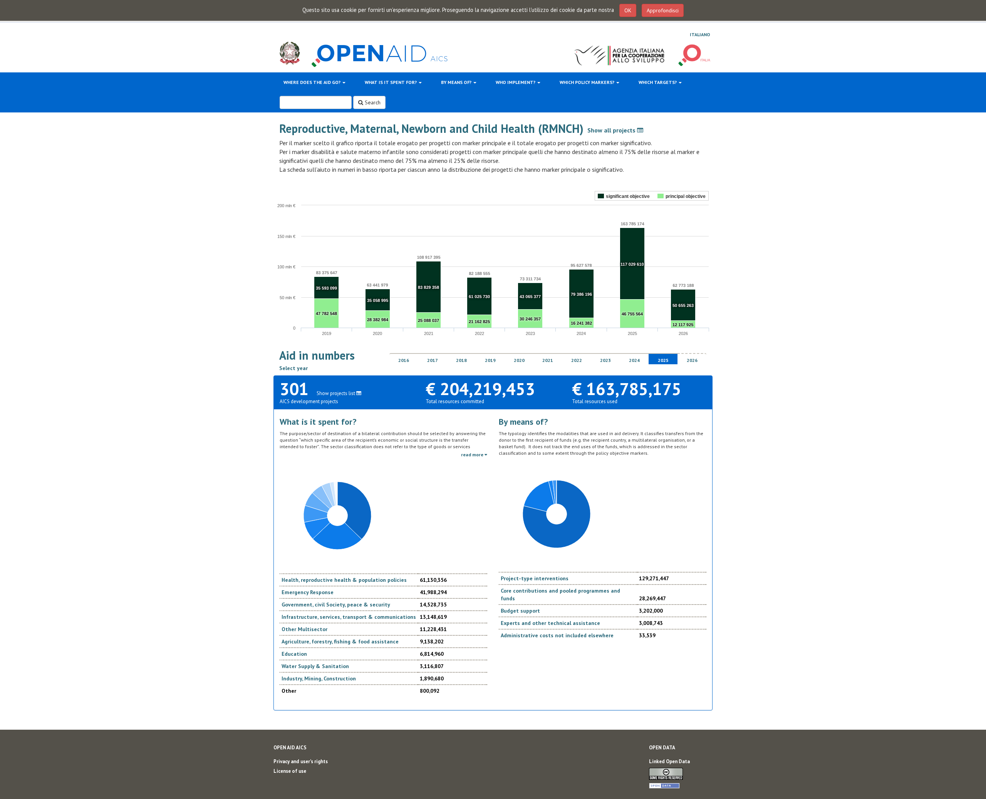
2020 (519, 360)
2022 (576, 360)
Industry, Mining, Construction (319, 678)
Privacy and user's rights (300, 761)
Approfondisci (663, 10)
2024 (634, 360)
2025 (663, 360)
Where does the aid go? (312, 82)
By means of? (457, 82)
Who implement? (516, 82)
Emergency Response (308, 592)
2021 (547, 360)
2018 (461, 360)
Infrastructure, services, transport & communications (349, 616)
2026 (692, 360)
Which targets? (658, 82)
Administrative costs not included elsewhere (557, 635)
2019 (490, 360)
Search (372, 102)
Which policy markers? (587, 82)
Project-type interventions (534, 578)
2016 (403, 360)
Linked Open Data (669, 761)
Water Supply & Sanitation (315, 666)
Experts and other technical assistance (550, 623)
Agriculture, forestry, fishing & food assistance (340, 641)
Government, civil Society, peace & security (336, 604)
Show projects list (336, 393)
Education (294, 653)
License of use (289, 771)
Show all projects (612, 130)
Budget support (520, 610)
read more (473, 454)
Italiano (700, 34)
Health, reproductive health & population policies (344, 579)
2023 (605, 360)
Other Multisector (304, 629)
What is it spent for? (391, 82)
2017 (432, 360)
